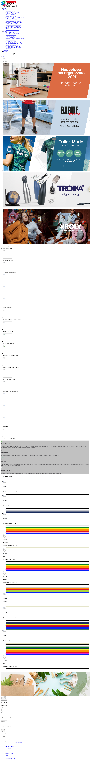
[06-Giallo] (47, 528)
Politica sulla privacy (10, 755)
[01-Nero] (47, 494)
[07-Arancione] (47, 530)
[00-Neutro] (47, 643)
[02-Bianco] (47, 509)
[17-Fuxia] (47, 569)
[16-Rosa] (47, 532)
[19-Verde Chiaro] (47, 591)
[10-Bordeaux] (47, 626)
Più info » (3, 457)
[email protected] (18, 742)
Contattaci (8, 748)
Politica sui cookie (10, 753)
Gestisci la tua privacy (11, 758)
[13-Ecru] (47, 547)
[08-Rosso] (47, 531)
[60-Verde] (47, 629)
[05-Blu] (47, 512)
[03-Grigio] (47, 510)
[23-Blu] (47, 533)
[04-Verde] (47, 527)
